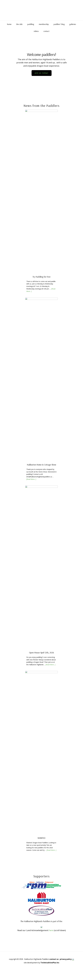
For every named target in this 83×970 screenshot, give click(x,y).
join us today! (41, 73)
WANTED (41, 838)
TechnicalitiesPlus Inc (50, 962)
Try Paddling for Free (41, 276)
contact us (54, 959)
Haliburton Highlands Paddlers (41, 10)
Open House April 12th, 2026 (41, 652)
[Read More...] (31, 479)
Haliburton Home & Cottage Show (41, 464)
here (51, 930)
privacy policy (66, 959)
